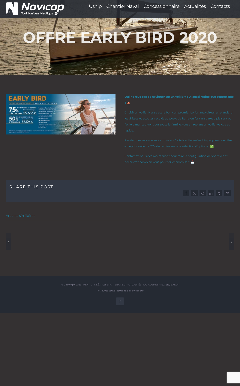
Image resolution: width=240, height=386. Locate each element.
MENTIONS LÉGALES (94, 284)
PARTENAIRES (116, 284)
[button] (8, 241)
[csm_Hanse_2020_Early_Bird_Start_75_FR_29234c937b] (61, 95)
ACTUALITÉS (134, 284)
